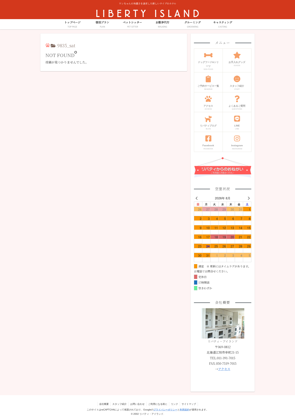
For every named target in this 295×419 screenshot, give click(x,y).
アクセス (224, 369)
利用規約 (184, 409)
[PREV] (197, 198)
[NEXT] (248, 198)
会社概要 (104, 404)
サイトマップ (189, 404)
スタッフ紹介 (119, 404)
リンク (174, 404)
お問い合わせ (137, 404)
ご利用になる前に (157, 404)
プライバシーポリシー (165, 409)
